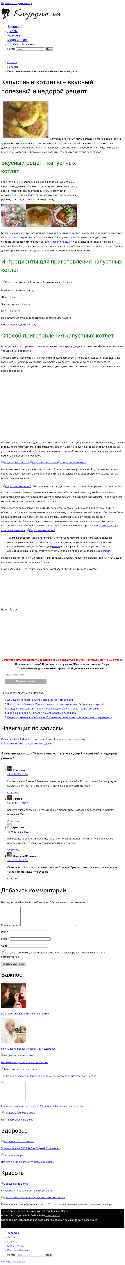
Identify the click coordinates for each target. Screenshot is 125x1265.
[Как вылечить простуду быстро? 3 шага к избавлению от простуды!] (13, 1099)
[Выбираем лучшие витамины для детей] (13, 1006)
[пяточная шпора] (12, 1155)
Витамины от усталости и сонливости (24, 1062)
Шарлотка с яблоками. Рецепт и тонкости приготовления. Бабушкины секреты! (55, 704)
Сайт (4, 945)
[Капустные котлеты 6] (44, 462)
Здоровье (14, 27)
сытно (37, 143)
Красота (13, 35)
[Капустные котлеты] (25, 138)
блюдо (106, 550)
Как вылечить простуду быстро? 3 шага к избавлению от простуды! (42, 1106)
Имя (4, 931)
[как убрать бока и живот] (17, 1141)
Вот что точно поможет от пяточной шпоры (28, 1161)
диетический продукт (58, 241)
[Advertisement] (101, 176)
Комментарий (10, 925)
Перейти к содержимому (16, 3)
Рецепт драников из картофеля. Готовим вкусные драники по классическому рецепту (59, 717)
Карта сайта (52, 1215)
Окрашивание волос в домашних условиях (27, 1190)
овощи (56, 546)
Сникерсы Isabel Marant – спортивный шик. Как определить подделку (43, 739)
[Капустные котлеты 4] (17, 282)
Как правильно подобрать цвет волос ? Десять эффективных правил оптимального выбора (56, 1204)
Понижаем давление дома (17, 1119)
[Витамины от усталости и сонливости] (17, 1055)
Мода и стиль (18, 40)
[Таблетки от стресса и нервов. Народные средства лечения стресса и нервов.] (20, 1069)
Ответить (13, 792)
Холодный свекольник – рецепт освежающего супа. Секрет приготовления (53, 708)
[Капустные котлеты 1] (13, 226)
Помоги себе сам (20, 44)
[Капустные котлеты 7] (16, 486)
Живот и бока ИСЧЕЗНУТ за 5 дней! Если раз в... (30, 1148)
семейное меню (102, 246)
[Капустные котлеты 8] (40, 530)
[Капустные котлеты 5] (15, 462)
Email (5, 938)
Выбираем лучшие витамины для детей (25, 1013)
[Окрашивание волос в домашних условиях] (14, 1183)
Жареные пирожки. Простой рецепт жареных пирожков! (41, 712)
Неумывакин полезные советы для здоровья (28, 1048)
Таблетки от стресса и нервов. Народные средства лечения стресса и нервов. (49, 1075)
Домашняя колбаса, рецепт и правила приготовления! (40, 699)
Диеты (12, 31)
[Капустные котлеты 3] (64, 226)
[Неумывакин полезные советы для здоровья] (13, 1041)
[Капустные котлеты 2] (39, 226)
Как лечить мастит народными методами (26, 743)
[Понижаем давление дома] (18, 1112)
